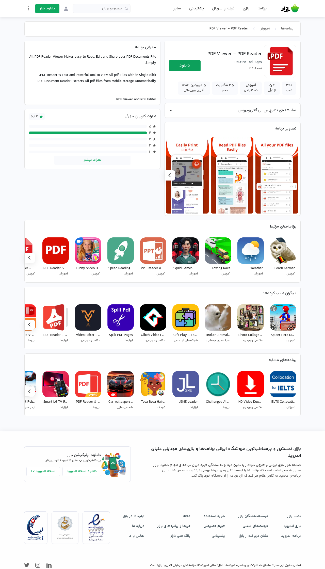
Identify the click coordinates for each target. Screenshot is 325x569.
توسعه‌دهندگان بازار (253, 516)
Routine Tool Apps (248, 62)
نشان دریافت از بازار (253, 536)
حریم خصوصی (214, 526)
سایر (177, 9)
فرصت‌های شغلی (255, 526)
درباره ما (138, 526)
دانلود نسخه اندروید (82, 471)
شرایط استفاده (214, 516)
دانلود (185, 65)
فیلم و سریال (223, 8)
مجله (186, 516)
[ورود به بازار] (66, 8)
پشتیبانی (196, 8)
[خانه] (290, 8)
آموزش (264, 28)
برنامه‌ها (287, 28)
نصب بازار (294, 516)
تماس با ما (136, 536)
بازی (246, 9)
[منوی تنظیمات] (28, 8)
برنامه (262, 9)
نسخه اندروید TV (43, 471)
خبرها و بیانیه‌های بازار (173, 526)
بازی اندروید (292, 526)
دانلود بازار (47, 8)
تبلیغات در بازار (133, 516)
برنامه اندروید (291, 536)
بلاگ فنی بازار (180, 536)
